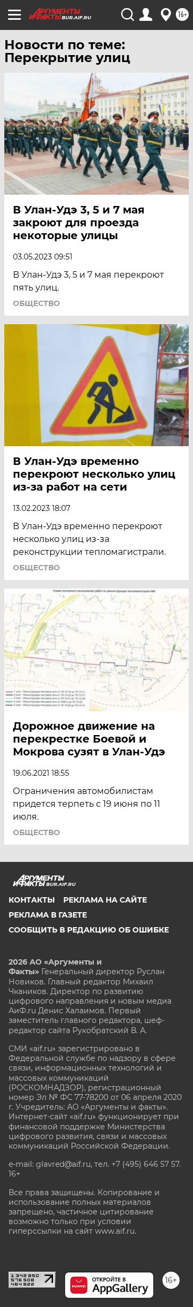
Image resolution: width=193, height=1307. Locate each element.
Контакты (32, 900)
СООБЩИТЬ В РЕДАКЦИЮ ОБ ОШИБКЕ (89, 930)
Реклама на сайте (105, 900)
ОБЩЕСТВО (36, 303)
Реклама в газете (48, 915)
